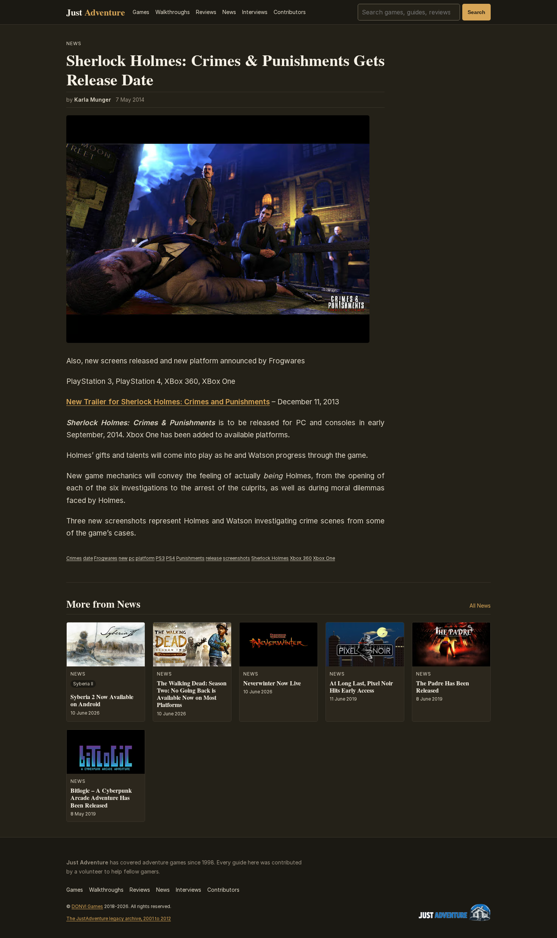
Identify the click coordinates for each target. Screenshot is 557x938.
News (229, 12)
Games (141, 12)
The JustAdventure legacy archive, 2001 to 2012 (118, 918)
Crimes (74, 558)
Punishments (190, 558)
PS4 (170, 558)
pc (132, 558)
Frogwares (105, 558)
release (214, 558)
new (123, 558)
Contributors (290, 12)
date (88, 558)
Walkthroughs (172, 12)
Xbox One (324, 558)
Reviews (206, 12)
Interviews (255, 12)
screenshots (236, 558)
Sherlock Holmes (270, 558)
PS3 (160, 558)
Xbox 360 (301, 558)
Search (476, 12)
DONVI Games (87, 906)
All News (480, 605)
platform (145, 558)
